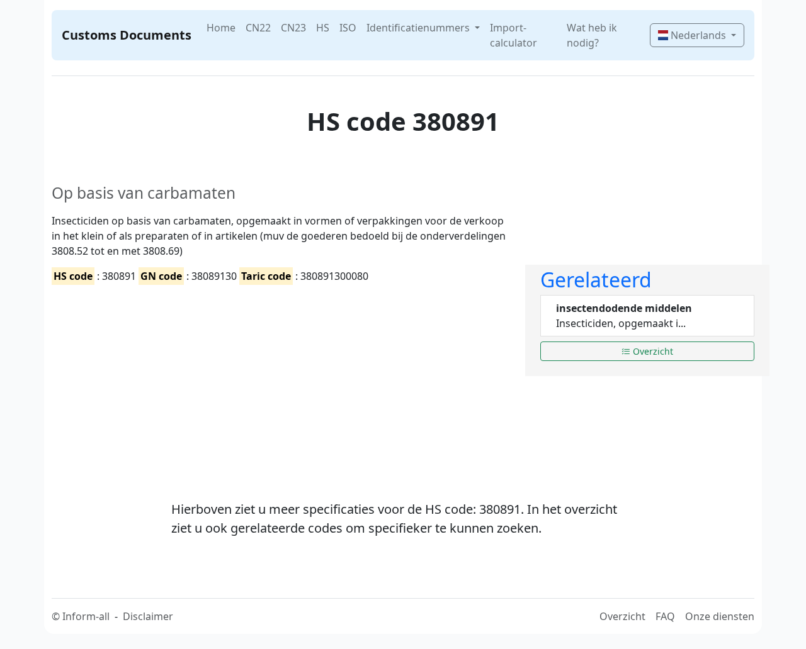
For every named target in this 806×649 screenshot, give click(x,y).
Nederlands (698, 35)
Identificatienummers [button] (419, 28)
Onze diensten (719, 616)
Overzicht (651, 351)
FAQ (665, 616)
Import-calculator (513, 35)
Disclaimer (148, 616)
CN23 (293, 28)
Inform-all (86, 616)
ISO (347, 28)
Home (221, 28)
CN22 (258, 28)
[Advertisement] (281, 382)
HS (322, 28)
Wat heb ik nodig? (592, 35)
